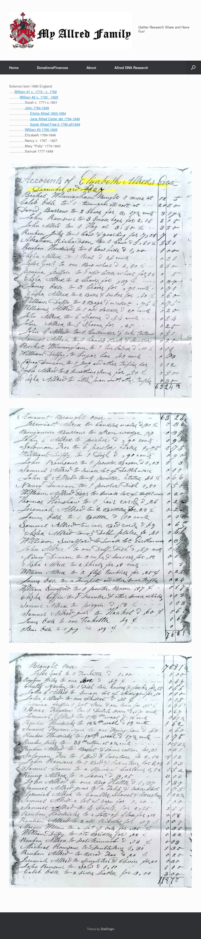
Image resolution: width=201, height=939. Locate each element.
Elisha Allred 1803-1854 (48, 113)
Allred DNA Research (131, 67)
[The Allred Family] (70, 30)
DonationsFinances (52, 67)
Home (14, 67)
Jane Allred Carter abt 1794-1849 (55, 118)
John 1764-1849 (37, 107)
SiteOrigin (107, 929)
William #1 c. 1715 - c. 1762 (35, 91)
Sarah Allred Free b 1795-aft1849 (55, 124)
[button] (193, 67)
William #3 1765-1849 (41, 129)
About (91, 67)
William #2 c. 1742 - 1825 (39, 97)
